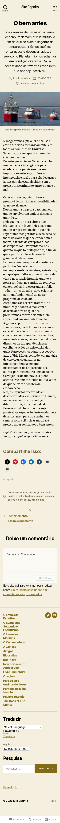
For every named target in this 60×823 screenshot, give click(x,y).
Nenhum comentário (32, 83)
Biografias (10, 655)
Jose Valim (23, 78)
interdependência (33, 496)
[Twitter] (48, 615)
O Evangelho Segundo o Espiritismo (11, 626)
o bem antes (23, 499)
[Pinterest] (54, 615)
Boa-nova (9, 659)
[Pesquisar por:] (18, 769)
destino (32, 492)
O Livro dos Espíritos (10, 616)
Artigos (8, 651)
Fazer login (10, 787)
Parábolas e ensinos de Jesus (14, 682)
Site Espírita (30, 7)
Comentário (45, 578)
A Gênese (9, 646)
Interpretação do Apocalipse (14, 666)
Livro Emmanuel (14, 672)
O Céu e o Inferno (14, 642)
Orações (9, 676)
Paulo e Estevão (13, 696)
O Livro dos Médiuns (10, 636)
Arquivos (8, 744)
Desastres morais (17, 492)
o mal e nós (37, 499)
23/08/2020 (44, 78)
